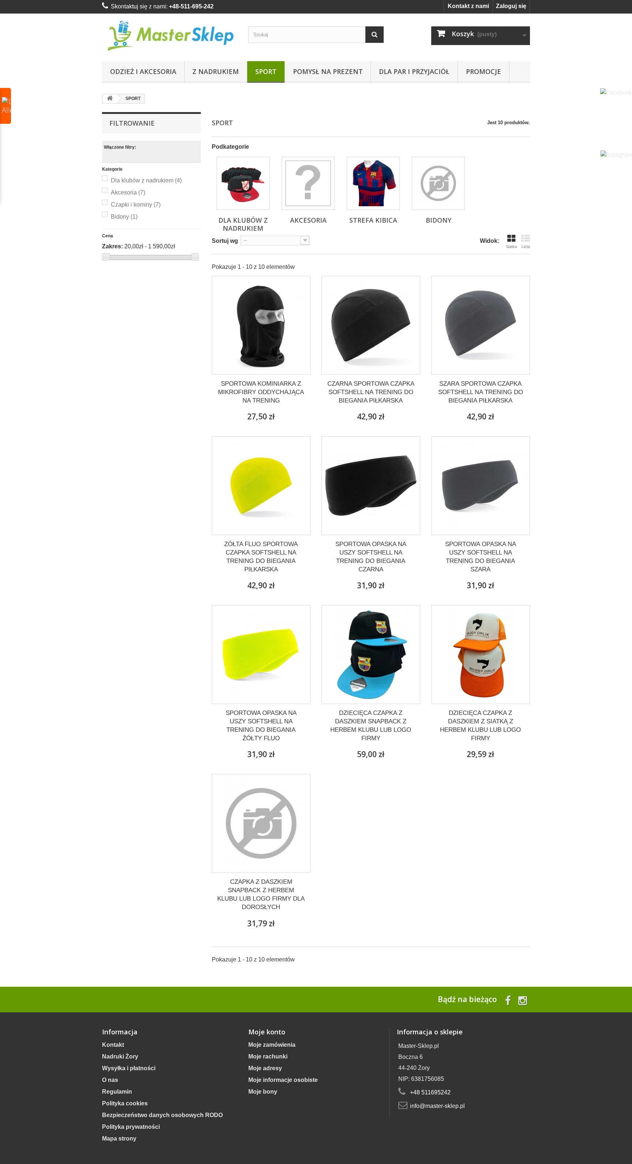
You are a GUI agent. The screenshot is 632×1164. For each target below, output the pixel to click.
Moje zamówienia (272, 1045)
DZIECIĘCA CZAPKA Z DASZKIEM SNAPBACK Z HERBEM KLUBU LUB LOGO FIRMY (370, 725)
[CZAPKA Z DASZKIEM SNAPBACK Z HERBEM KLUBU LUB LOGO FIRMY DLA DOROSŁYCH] (261, 823)
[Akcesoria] (308, 183)
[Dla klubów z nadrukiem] (243, 183)
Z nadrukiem (215, 71)
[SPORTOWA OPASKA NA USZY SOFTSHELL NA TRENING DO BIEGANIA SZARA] (480, 485)
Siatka (511, 246)
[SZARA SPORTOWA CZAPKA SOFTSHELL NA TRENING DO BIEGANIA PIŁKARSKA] (480, 325)
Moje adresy (265, 1068)
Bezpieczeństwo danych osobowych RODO (162, 1115)
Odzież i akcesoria (143, 71)
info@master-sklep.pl (437, 1106)
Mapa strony (119, 1138)
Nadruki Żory (120, 1056)
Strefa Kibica (373, 220)
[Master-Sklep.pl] (169, 35)
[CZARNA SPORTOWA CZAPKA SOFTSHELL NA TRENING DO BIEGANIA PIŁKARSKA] (371, 325)
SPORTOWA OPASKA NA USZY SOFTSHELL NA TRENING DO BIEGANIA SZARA (480, 557)
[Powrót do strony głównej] (110, 98)
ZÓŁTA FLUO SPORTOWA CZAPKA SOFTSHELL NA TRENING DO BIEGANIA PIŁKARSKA (261, 557)
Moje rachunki (267, 1056)
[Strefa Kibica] (373, 183)
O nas (110, 1080)
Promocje (483, 71)
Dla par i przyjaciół (414, 71)
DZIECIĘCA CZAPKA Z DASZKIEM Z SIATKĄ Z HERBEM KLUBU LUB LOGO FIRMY (480, 725)
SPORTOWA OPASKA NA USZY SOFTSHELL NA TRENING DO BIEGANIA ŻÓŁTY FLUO (261, 725)
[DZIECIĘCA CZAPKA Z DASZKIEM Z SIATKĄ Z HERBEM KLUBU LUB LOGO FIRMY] (480, 654)
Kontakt (113, 1045)
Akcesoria (128, 192)
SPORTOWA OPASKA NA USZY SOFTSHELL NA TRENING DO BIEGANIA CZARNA (370, 557)
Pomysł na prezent (328, 71)
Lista (526, 246)
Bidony (124, 217)
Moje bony (262, 1092)
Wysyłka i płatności (128, 1068)
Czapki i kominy (136, 204)
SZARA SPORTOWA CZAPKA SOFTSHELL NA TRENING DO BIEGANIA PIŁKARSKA (480, 392)
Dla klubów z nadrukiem (146, 180)
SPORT (265, 71)
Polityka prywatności (131, 1127)
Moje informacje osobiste (283, 1080)
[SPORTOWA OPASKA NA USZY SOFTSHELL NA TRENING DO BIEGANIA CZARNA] (371, 485)
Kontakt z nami (468, 6)
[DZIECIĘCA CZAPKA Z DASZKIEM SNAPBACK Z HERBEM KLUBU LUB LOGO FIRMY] (371, 654)
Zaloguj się (511, 6)
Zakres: (112, 246)
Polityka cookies (125, 1103)
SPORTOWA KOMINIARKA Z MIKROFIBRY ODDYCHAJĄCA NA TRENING (261, 392)
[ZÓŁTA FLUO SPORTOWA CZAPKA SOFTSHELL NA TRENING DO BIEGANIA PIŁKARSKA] (261, 485)
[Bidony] (438, 183)
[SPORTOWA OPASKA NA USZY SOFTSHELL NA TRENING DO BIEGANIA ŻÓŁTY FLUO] (261, 654)
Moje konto (266, 1031)
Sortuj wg (225, 241)
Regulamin (117, 1092)
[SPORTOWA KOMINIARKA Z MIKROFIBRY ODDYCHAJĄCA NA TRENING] (261, 325)
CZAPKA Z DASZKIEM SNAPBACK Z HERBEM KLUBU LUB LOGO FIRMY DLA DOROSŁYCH (261, 894)
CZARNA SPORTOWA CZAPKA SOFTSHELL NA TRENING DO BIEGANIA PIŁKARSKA (370, 392)
